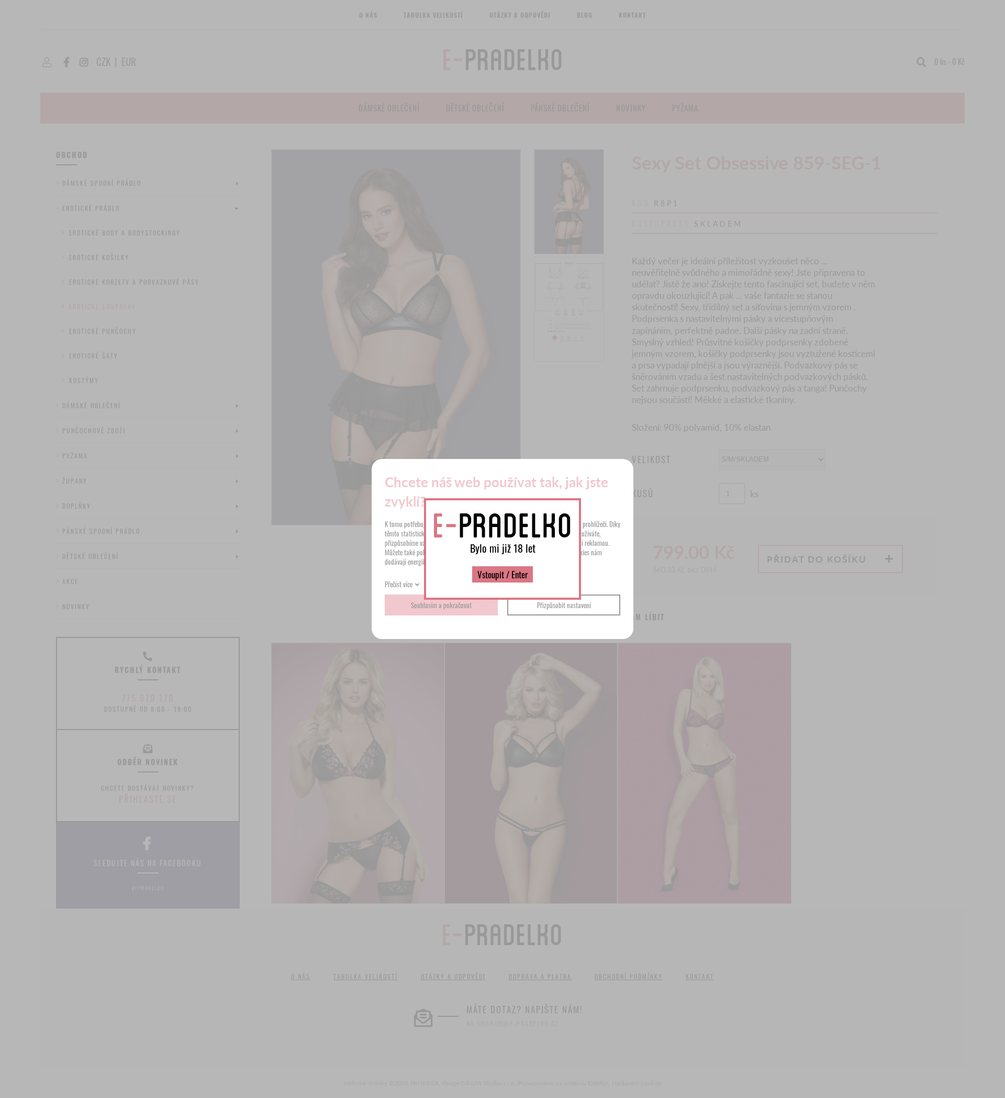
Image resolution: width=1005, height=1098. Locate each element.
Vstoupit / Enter (502, 574)
